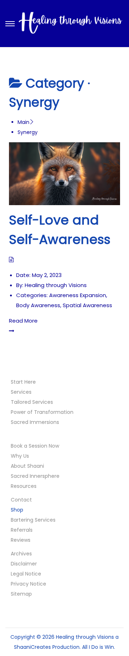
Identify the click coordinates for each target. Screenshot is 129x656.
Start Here (23, 381)
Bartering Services (33, 519)
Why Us (20, 455)
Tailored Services (32, 402)
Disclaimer (24, 563)
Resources (24, 486)
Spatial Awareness (87, 305)
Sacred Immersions (35, 422)
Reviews (20, 540)
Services (21, 392)
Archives (21, 553)
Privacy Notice (28, 583)
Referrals (22, 529)
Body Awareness (38, 305)
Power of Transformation (42, 412)
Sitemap (21, 593)
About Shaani (27, 466)
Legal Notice (26, 573)
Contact (21, 499)
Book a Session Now (35, 445)
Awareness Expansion (77, 295)
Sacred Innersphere (35, 476)
